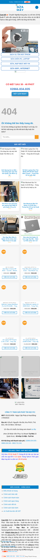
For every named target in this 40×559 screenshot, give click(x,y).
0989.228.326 (6, 443)
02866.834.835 (31, 441)
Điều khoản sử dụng (10, 491)
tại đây (33, 429)
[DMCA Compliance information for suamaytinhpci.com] (20, 476)
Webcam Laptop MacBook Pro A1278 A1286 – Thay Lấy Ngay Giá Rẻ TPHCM (9, 305)
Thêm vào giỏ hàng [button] (9, 277)
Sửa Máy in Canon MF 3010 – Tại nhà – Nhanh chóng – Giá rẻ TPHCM (9, 269)
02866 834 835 (12, 551)
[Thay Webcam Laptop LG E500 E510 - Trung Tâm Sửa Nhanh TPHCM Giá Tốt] (30, 291)
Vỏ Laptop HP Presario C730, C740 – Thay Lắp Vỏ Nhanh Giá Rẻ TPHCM (9, 340)
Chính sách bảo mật (10, 494)
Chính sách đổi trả (9, 504)
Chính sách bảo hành (10, 508)
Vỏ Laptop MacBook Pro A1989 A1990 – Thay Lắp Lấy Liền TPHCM (30, 340)
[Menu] (2, 7)
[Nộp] (37, 137)
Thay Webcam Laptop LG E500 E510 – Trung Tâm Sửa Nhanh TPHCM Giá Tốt (30, 305)
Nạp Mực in (22, 527)
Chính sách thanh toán (11, 497)
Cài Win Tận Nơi (20, 525)
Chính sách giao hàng (11, 501)
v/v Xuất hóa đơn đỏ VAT (12, 511)
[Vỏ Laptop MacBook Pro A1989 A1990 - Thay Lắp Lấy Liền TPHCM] (30, 327)
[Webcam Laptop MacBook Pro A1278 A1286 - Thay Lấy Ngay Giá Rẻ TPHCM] (9, 291)
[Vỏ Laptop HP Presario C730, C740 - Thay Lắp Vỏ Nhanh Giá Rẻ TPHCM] (9, 327)
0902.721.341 (17, 443)
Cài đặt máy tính (7, 525)
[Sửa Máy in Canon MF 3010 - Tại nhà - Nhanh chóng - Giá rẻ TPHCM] (9, 256)
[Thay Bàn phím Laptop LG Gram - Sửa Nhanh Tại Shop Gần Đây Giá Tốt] (30, 256)
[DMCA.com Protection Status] (20, 467)
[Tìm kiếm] (36, 7)
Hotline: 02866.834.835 (16, 2)
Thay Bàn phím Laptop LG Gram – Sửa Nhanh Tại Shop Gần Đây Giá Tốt (30, 269)
